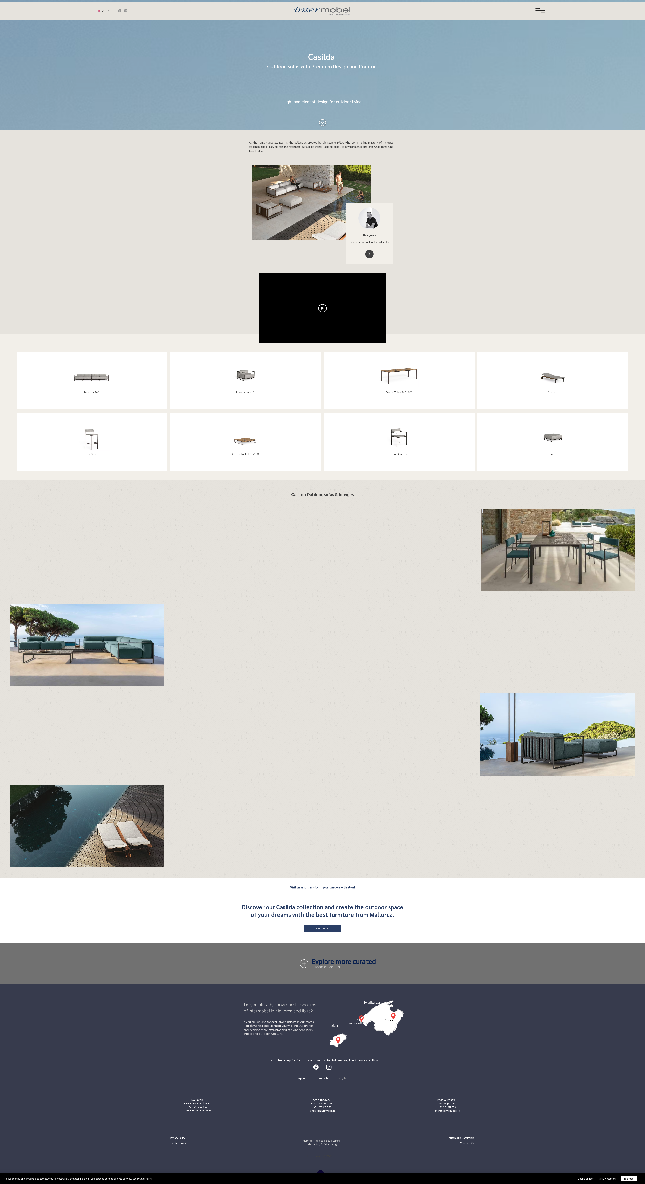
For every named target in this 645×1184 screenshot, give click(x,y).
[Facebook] (119, 10)
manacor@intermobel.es (198, 1110)
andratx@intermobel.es (322, 1110)
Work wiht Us (467, 1142)
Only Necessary (607, 1178)
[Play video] (322, 308)
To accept (629, 1178)
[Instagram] (125, 10)
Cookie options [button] (586, 1178)
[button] (540, 10)
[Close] (641, 1178)
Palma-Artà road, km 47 (197, 1103)
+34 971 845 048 (198, 1106)
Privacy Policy (177, 1137)
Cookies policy (178, 1142)
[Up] (369, 254)
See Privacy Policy (142, 1178)
